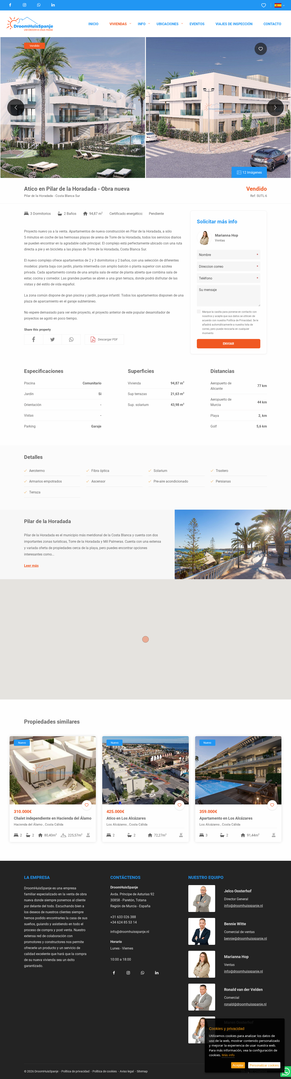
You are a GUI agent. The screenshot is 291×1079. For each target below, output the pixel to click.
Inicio (93, 24)
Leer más (31, 565)
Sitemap (142, 1071)
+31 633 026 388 (123, 917)
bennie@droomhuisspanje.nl (245, 938)
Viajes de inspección (234, 24)
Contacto (272, 24)
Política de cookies (104, 1071)
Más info (228, 1055)
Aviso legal (127, 1071)
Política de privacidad (75, 1071)
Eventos (197, 24)
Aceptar (238, 1065)
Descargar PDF (108, 339)
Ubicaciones (168, 24)
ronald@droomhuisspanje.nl (245, 1004)
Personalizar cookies (264, 1065)
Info (142, 24)
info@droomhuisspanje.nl (129, 931)
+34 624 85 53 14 (123, 922)
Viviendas (118, 24)
